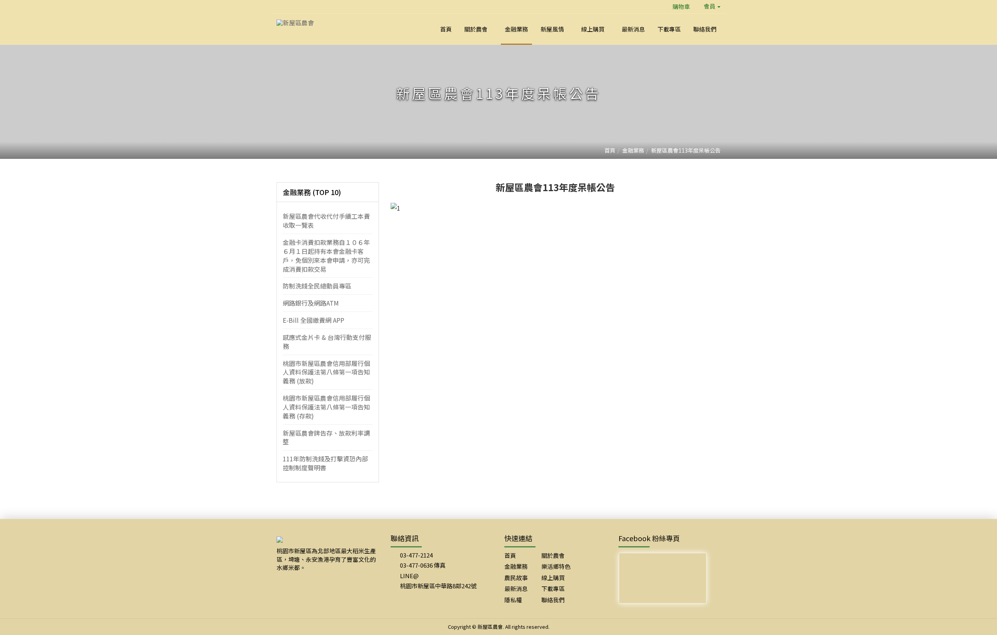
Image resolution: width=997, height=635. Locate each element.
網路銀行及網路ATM (311, 303)
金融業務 (633, 150)
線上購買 (553, 577)
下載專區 (553, 588)
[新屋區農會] (295, 22)
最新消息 (516, 588)
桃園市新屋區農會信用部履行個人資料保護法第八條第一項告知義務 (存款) (326, 406)
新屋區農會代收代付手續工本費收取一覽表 (326, 220)
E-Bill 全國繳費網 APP (313, 320)
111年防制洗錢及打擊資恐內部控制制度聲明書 (325, 463)
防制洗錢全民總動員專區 (317, 285)
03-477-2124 (416, 555)
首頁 (609, 150)
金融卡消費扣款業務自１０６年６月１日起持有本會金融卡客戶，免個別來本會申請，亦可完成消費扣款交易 (326, 255)
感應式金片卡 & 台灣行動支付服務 (327, 341)
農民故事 (516, 577)
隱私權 (513, 600)
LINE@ (409, 576)
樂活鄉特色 (556, 566)
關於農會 (553, 555)
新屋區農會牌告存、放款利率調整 (326, 437)
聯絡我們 (553, 600)
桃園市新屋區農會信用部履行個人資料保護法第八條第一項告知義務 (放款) (326, 372)
